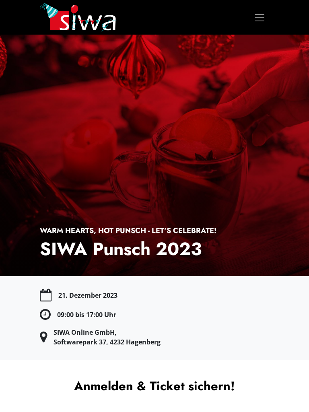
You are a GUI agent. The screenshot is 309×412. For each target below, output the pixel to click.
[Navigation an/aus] (259, 17)
